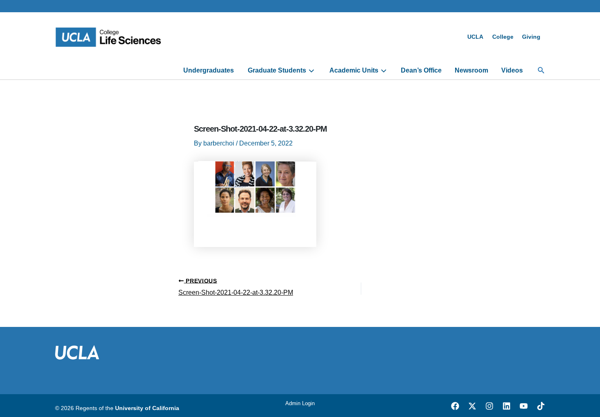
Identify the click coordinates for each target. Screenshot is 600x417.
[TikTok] (541, 406)
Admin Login (300, 403)
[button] (541, 70)
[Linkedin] (506, 406)
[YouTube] (524, 406)
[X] (472, 406)
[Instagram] (489, 406)
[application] (310, 70)
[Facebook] (455, 406)
